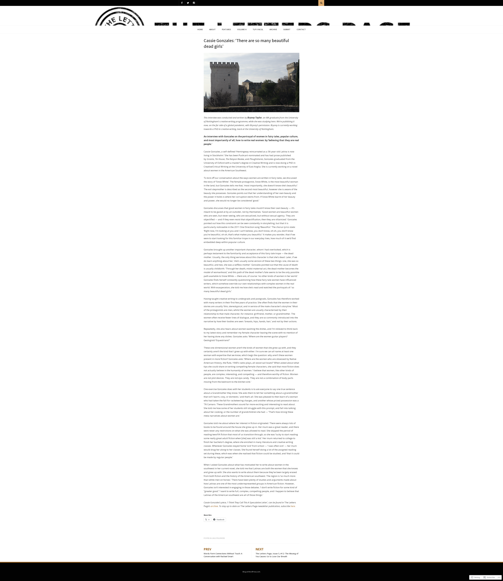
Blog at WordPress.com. (252, 572)
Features (226, 29)
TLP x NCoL (258, 29)
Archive (273, 29)
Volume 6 (241, 29)
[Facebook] (182, 3)
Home (200, 29)
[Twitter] (188, 3)
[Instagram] (194, 3)
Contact (301, 29)
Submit (286, 29)
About (212, 29)
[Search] (321, 3)
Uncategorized (218, 538)
